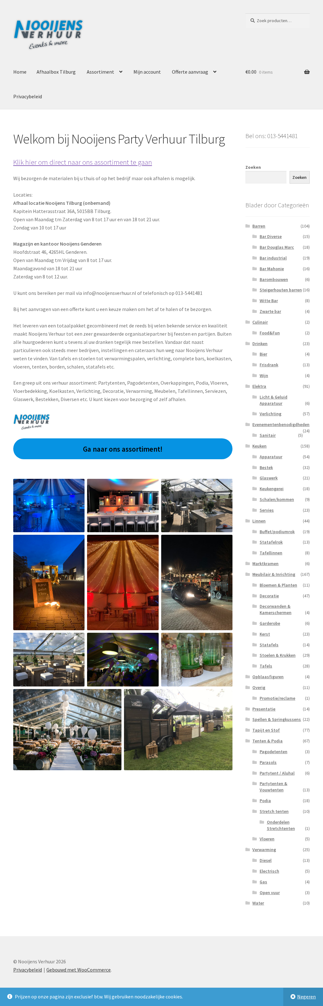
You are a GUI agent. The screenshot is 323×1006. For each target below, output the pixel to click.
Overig (258, 687)
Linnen (259, 521)
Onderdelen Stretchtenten (281, 825)
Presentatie (263, 709)
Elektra (259, 386)
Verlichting (270, 414)
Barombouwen (274, 279)
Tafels (266, 666)
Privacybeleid (27, 96)
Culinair (260, 322)
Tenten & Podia (267, 741)
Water (258, 903)
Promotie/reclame (277, 698)
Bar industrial (273, 258)
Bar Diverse (271, 236)
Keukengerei (272, 488)
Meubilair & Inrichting (273, 574)
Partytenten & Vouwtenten (273, 787)
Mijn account (147, 72)
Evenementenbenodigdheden (280, 424)
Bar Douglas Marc (277, 247)
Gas (263, 882)
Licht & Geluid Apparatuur (273, 400)
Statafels (269, 645)
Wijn (264, 375)
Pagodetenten (273, 751)
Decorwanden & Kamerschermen (275, 609)
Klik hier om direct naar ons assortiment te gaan (82, 162)
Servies (267, 510)
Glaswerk (269, 478)
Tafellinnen (271, 553)
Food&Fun (270, 333)
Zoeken (253, 167)
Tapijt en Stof (266, 730)
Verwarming (264, 849)
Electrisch (269, 871)
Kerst (265, 634)
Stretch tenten (274, 811)
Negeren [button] (306, 996)
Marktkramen (265, 563)
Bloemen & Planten (278, 585)
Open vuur (270, 892)
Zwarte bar (270, 311)
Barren (258, 226)
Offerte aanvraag (190, 72)
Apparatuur (271, 457)
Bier (263, 354)
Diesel (266, 860)
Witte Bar (269, 300)
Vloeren (267, 839)
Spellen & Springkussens (276, 719)
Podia (265, 800)
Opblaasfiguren (268, 677)
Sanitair (268, 435)
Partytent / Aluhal (277, 773)
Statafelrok (271, 542)
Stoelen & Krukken (278, 655)
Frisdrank (269, 365)
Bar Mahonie (272, 268)
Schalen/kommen (277, 499)
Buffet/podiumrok (277, 531)
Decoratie (269, 596)
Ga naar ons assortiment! (122, 449)
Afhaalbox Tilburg (56, 72)
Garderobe (270, 623)
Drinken (259, 343)
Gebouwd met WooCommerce (78, 969)
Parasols (268, 762)
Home (19, 72)
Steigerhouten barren (281, 290)
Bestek (266, 467)
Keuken (259, 446)
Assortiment (100, 72)
